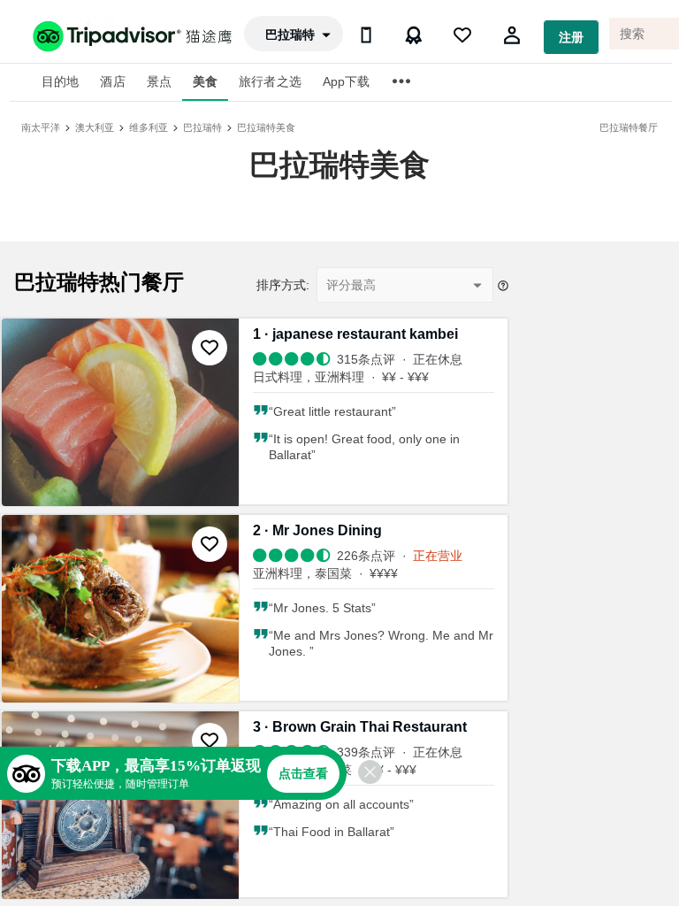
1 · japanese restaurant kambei (355, 334)
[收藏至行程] (209, 347)
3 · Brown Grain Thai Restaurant (360, 726)
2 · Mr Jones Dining (317, 530)
